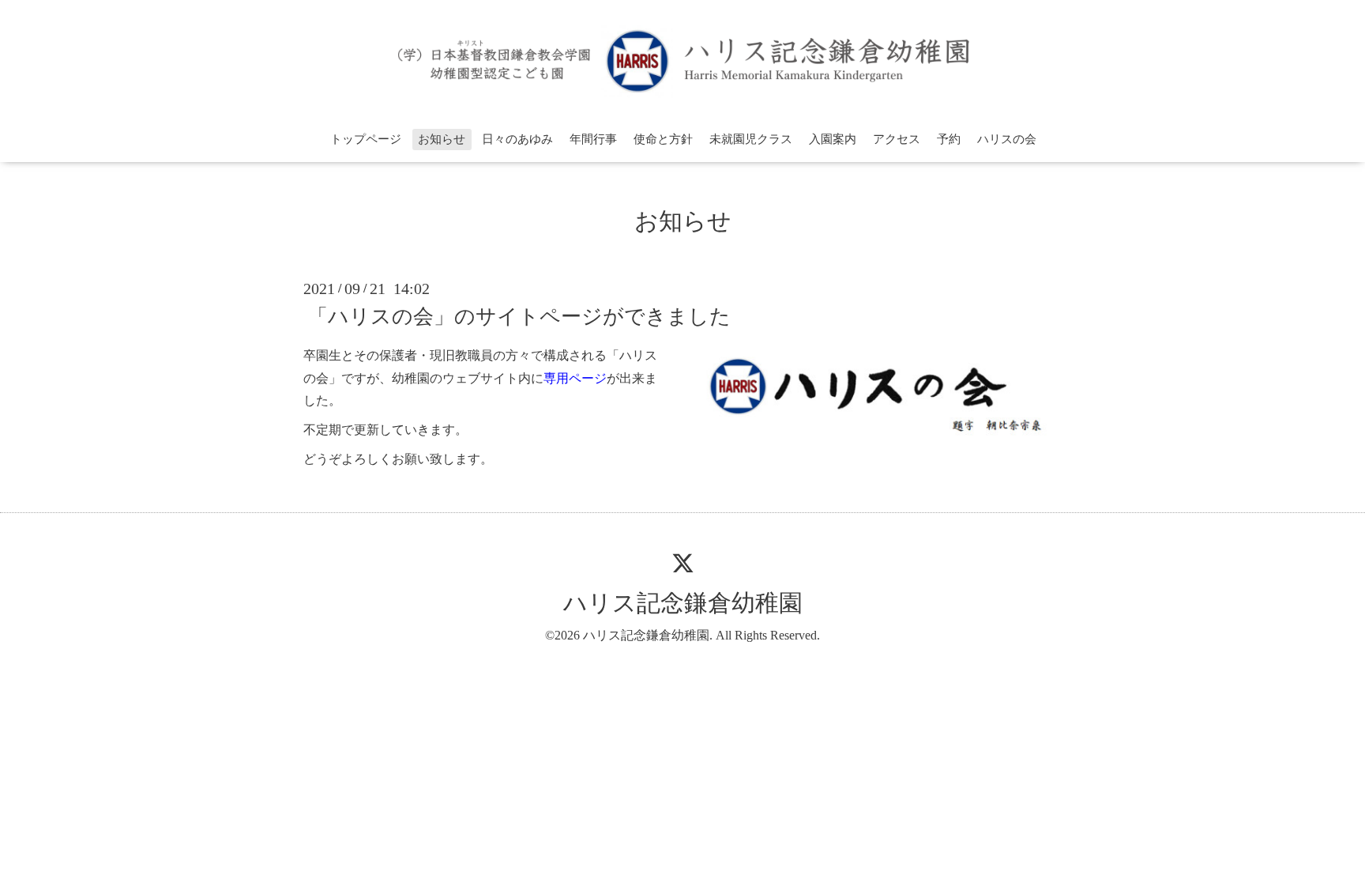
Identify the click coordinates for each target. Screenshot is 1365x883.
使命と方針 (663, 139)
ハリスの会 (1006, 139)
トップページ (365, 139)
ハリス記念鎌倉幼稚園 (683, 603)
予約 (949, 139)
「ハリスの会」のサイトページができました (519, 316)
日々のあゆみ (517, 139)
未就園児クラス (750, 139)
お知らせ (441, 139)
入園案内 (832, 139)
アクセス (896, 139)
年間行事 (593, 139)
